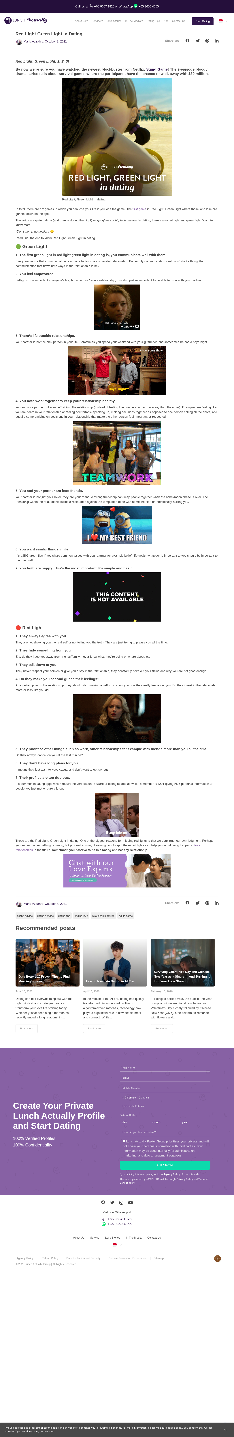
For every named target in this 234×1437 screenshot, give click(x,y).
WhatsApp (126, 6)
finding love (81, 915)
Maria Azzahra (33, 41)
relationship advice (103, 915)
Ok (225, 1430)
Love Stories (114, 20)
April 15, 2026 (91, 991)
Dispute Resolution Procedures (127, 1258)
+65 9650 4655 (120, 1224)
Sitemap (159, 1258)
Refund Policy (50, 1258)
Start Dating (203, 21)
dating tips (64, 915)
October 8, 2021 (56, 41)
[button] (223, 21)
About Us (80, 20)
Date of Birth (127, 1115)
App (166, 20)
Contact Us (179, 20)
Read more (26, 1028)
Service (96, 20)
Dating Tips (153, 20)
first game (139, 209)
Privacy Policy (185, 1179)
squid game (126, 915)
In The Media (133, 20)
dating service (45, 915)
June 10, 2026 (24, 991)
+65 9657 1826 (120, 1219)
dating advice (25, 915)
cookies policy (174, 1427)
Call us (80, 6)
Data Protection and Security (83, 1258)
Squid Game (157, 69)
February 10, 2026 (162, 991)
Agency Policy (172, 1174)
